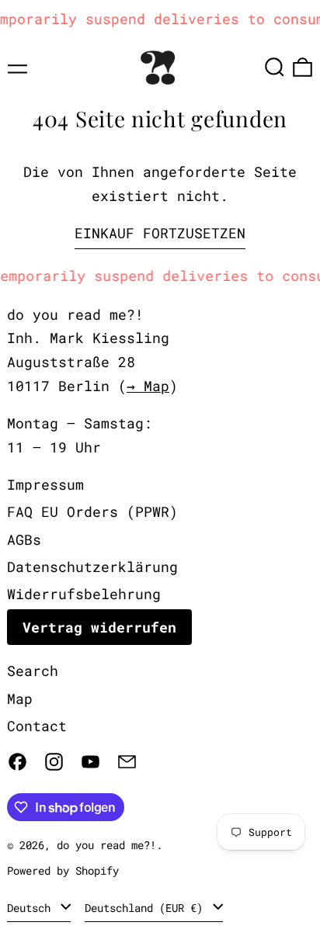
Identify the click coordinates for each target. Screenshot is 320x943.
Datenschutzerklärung (92, 566)
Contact (37, 725)
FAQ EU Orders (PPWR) (92, 511)
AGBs (24, 539)
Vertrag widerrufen (99, 627)
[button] (274, 67)
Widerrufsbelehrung (84, 593)
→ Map (148, 385)
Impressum (45, 484)
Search (32, 670)
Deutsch (32, 907)
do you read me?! (106, 844)
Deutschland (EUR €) (147, 907)
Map (20, 698)
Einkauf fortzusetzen (160, 233)
